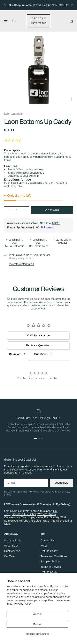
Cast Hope (27, 517)
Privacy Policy (22, 603)
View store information (21, 264)
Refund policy (49, 572)
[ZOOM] (71, 99)
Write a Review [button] (40, 335)
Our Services (12, 551)
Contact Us (48, 540)
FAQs (44, 545)
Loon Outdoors (13, 113)
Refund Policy (49, 551)
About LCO (11, 545)
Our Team (10, 556)
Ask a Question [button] (40, 345)
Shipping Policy (50, 561)
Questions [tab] (41, 354)
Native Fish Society (47, 517)
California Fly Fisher (24, 514)
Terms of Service (51, 566)
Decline (37, 624)
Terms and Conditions (54, 556)
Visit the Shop (12, 540)
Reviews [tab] (14, 354)
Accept (37, 614)
